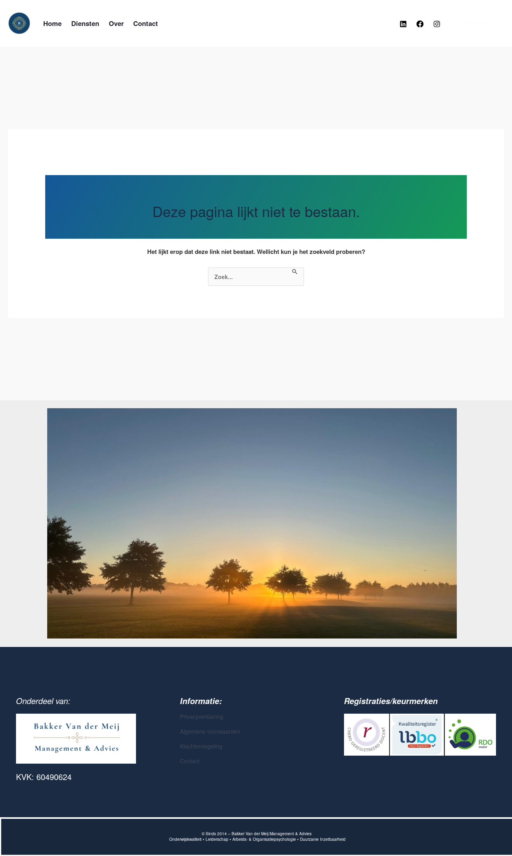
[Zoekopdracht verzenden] (295, 271)
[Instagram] (436, 24)
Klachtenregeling (201, 746)
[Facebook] (420, 24)
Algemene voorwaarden (210, 731)
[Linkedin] (403, 24)
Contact (145, 23)
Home (52, 23)
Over (116, 23)
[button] (476, 23)
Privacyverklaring (201, 716)
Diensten (85, 23)
